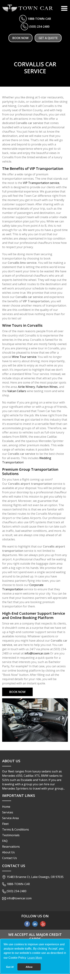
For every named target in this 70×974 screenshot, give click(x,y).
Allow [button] (29, 966)
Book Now (20, 38)
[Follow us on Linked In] (35, 924)
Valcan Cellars (16, 391)
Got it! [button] (10, 966)
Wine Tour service (24, 357)
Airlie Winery (26, 387)
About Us (8, 852)
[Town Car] (27, 8)
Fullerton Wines (47, 387)
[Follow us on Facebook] (27, 924)
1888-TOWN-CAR (39, 19)
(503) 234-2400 (39, 27)
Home (6, 807)
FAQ (5, 841)
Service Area (10, 818)
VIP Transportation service (41, 183)
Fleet (5, 824)
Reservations (11, 847)
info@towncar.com (36, 653)
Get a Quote (48, 38)
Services (7, 812)
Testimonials (11, 835)
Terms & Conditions (15, 829)
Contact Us (9, 858)
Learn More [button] (34, 957)
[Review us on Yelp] (42, 924)
